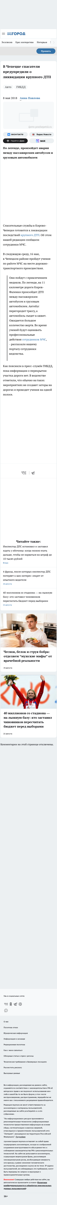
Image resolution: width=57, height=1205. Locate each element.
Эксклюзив (7, 42)
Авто (8, 87)
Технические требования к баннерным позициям (25, 1062)
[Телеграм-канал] (15, 1004)
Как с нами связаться (13, 1050)
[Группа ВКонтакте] (15, 134)
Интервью (42, 42)
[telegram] (34, 473)
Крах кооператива (25, 42)
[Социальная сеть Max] (41, 140)
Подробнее (20, 1137)
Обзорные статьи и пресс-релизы (19, 1056)
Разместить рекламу (13, 1067)
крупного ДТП (29, 235)
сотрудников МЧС (34, 339)
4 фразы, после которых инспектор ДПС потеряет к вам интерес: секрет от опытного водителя (27, 577)
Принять (46, 51)
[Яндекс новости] (41, 134)
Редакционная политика (14, 1044)
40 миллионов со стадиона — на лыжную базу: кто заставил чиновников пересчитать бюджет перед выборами (27, 598)
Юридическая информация (16, 1033)
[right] (54, 42)
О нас (6, 1021)
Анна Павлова (30, 98)
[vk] (24, 473)
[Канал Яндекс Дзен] (15, 140)
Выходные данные (12, 1073)
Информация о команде (14, 1039)
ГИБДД (20, 87)
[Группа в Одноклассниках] (10, 1004)
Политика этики (11, 1027)
